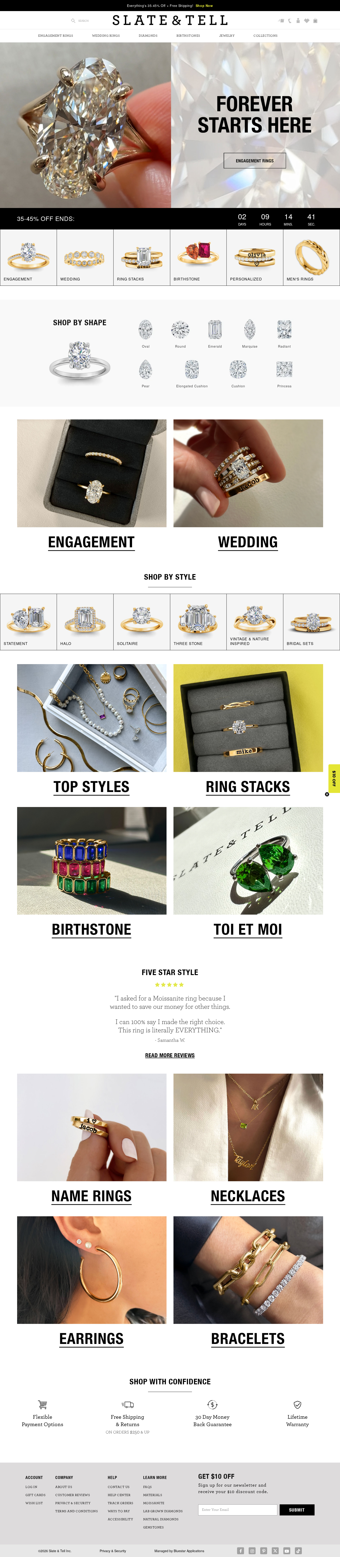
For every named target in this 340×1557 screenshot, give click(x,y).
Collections (265, 35)
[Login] (299, 20)
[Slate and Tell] (170, 20)
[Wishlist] (307, 20)
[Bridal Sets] (311, 621)
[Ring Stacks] (248, 733)
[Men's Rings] (311, 257)
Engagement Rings (55, 35)
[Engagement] (92, 488)
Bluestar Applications (189, 1550)
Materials (152, 1495)
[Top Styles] (92, 733)
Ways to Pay (119, 1511)
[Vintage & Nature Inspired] (255, 621)
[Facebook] (240, 1550)
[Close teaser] (327, 794)
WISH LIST (34, 1503)
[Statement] (28, 621)
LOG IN (31, 1487)
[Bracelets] (248, 1285)
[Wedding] (248, 488)
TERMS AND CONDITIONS (76, 1511)
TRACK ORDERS (120, 1503)
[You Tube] (286, 1550)
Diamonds (148, 35)
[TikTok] (298, 1550)
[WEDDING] (85, 257)
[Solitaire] (142, 621)
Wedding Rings (106, 35)
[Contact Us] (290, 20)
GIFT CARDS (35, 1495)
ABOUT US (63, 1487)
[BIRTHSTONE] (198, 257)
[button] (334, 778)
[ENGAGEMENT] (28, 257)
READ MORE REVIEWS (170, 1055)
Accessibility (120, 1519)
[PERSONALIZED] (255, 257)
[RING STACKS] (142, 257)
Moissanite (153, 1503)
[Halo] (85, 621)
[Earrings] (92, 1285)
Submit (297, 1509)
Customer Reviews (72, 1495)
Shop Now (204, 5)
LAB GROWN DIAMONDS (163, 1511)
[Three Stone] (198, 621)
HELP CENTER (119, 1495)
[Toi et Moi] (248, 876)
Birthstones (188, 35)
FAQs (147, 1487)
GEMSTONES (153, 1527)
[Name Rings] (92, 1142)
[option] (170, 1014)
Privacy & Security (113, 1550)
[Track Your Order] (281, 20)
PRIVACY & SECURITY (72, 1503)
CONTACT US (119, 1487)
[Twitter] (275, 1550)
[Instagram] (252, 1550)
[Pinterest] (263, 1550)
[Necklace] (248, 1142)
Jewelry (227, 35)
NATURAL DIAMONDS (161, 1519)
